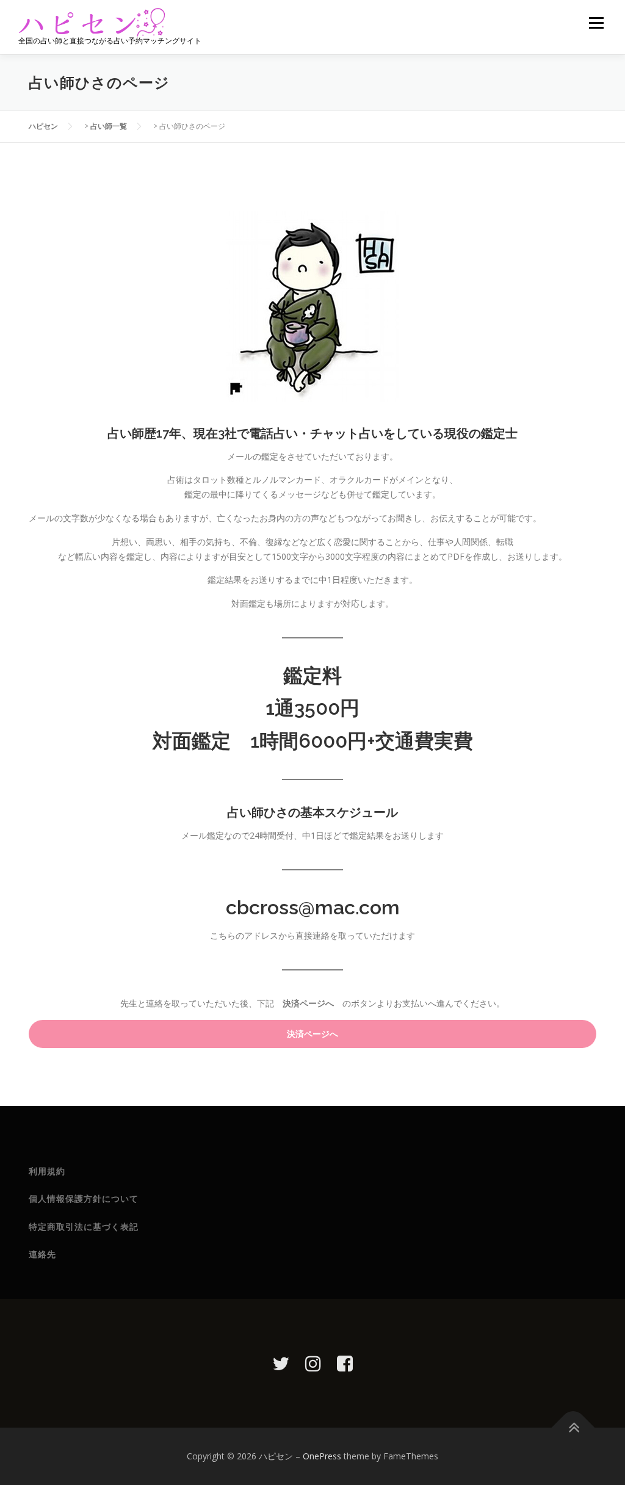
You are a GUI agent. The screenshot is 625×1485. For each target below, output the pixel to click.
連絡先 (42, 1254)
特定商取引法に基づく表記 (84, 1227)
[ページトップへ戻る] (573, 1428)
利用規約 (47, 1171)
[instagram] (313, 1363)
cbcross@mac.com (313, 907)
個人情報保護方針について (84, 1199)
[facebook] (345, 1363)
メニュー (596, 23)
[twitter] (280, 1363)
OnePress (322, 1456)
